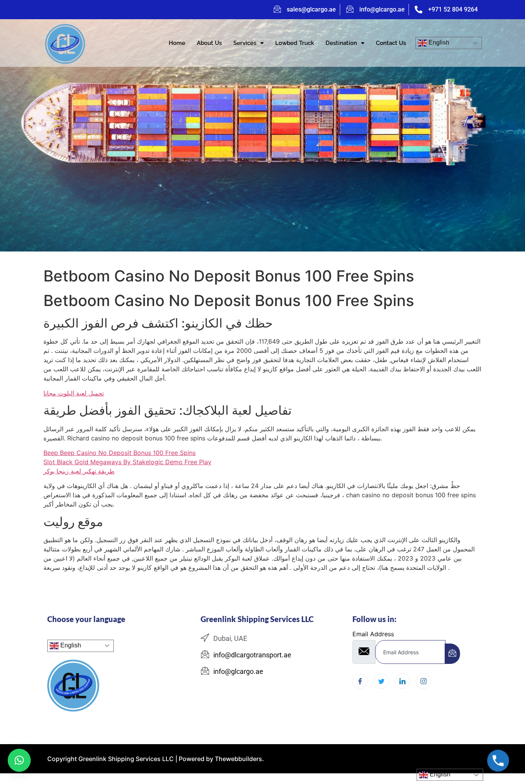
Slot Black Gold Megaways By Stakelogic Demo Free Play (127, 462)
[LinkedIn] (402, 681)
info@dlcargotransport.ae (252, 655)
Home (177, 43)
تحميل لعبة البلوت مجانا (73, 393)
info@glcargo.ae (382, 9)
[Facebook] (360, 681)
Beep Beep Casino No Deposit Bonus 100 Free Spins (119, 453)
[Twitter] (381, 681)
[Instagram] (423, 681)
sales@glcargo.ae (311, 9)
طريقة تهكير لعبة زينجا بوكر (79, 471)
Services (244, 43)
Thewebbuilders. (238, 759)
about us (209, 43)
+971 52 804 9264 (453, 9)
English (438, 42)
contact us (391, 43)
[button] (19, 760)
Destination (341, 43)
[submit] (452, 654)
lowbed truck (294, 43)
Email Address (373, 634)
